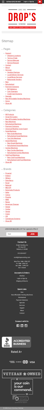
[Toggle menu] (3, 3)
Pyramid (8, 173)
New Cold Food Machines (16, 157)
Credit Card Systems (14, 94)
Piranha (8, 197)
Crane (7, 214)
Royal (7, 183)
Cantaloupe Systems (12, 219)
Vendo (7, 211)
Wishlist (22, 276)
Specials (8, 96)
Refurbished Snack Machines (17, 145)
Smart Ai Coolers (11, 117)
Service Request (13, 63)
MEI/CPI (8, 188)
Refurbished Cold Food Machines (19, 160)
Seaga (7, 207)
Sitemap (20, 408)
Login (25, 1)
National (8, 185)
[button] (16, 345)
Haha (7, 192)
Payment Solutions (12, 87)
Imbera (7, 176)
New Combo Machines (15, 150)
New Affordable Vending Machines (17, 99)
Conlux (7, 209)
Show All (8, 103)
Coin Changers (12, 91)
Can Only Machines (14, 138)
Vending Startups (13, 72)
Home (7, 101)
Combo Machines (11, 148)
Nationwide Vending (14, 79)
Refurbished (9, 84)
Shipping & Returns (22, 281)
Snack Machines (11, 141)
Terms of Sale (12, 58)
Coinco (7, 195)
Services (8, 70)
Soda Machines (10, 131)
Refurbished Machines (13, 124)
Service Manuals (13, 60)
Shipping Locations (14, 56)
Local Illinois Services (14, 77)
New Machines (10, 122)
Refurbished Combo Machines (18, 153)
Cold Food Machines (12, 155)
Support (8, 53)
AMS (7, 200)
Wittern (8, 178)
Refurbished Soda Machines (17, 136)
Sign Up (31, 1)
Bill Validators (12, 89)
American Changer (12, 204)
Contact (8, 65)
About (7, 68)
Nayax (7, 202)
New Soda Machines (14, 134)
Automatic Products (12, 190)
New (7, 82)
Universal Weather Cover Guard (16, 129)
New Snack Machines (14, 143)
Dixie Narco (9, 180)
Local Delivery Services (15, 75)
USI (6, 216)
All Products (9, 114)
